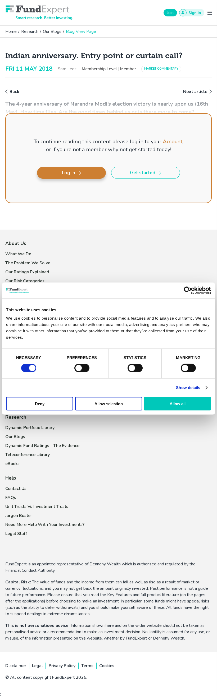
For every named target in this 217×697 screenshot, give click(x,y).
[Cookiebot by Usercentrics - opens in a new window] (188, 290)
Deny (39, 403)
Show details (188, 387)
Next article (195, 92)
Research (29, 31)
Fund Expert (39, 12)
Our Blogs (52, 31)
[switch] (81, 368)
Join (170, 13)
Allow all (178, 403)
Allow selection (108, 403)
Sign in (194, 12)
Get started (142, 172)
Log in (68, 172)
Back (14, 92)
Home (11, 31)
